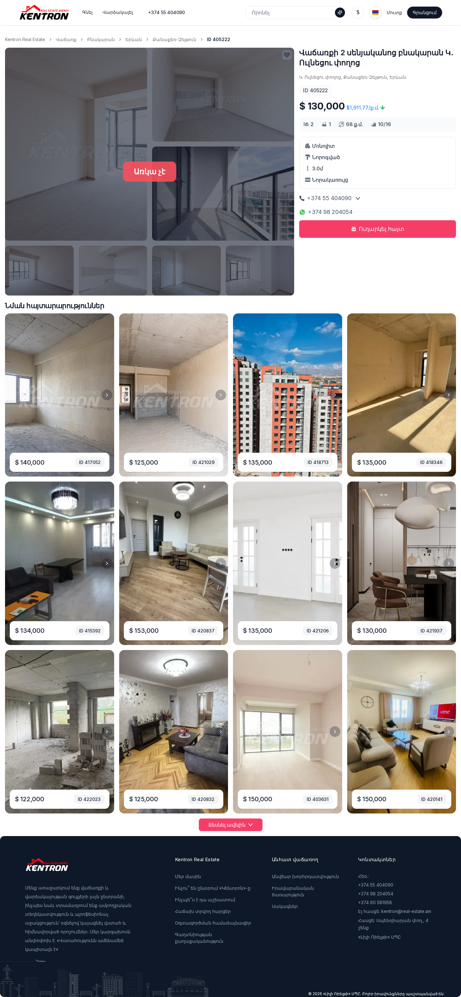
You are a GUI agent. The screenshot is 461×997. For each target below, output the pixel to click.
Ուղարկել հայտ (381, 229)
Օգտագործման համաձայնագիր (213, 922)
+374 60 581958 (375, 902)
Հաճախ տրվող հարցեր (203, 911)
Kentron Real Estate (25, 39)
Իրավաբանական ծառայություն (293, 891)
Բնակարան (101, 39)
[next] (107, 395)
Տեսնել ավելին (227, 825)
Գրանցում (425, 12)
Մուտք (394, 12)
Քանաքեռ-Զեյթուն (174, 39)
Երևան (133, 39)
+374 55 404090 (166, 12)
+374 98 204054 (330, 212)
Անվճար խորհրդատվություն (305, 876)
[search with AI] (340, 13)
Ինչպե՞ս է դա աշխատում (205, 899)
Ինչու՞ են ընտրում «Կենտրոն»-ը (213, 888)
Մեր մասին (188, 876)
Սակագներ (285, 906)
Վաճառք (66, 39)
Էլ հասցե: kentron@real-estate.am (394, 911)
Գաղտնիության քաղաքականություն (199, 938)
